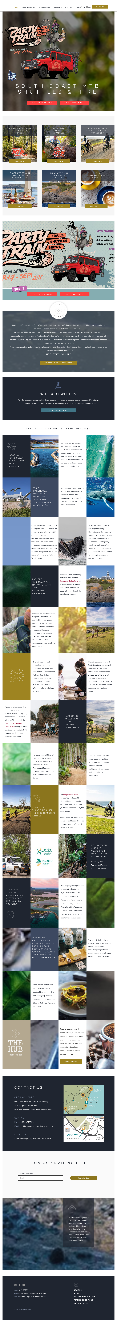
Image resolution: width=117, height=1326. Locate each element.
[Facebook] (83, 7)
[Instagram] (80, 7)
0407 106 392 (23, 1290)
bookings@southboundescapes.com (33, 1293)
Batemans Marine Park (69, 581)
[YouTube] (86, 7)
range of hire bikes (70, 794)
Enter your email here (25, 1173)
